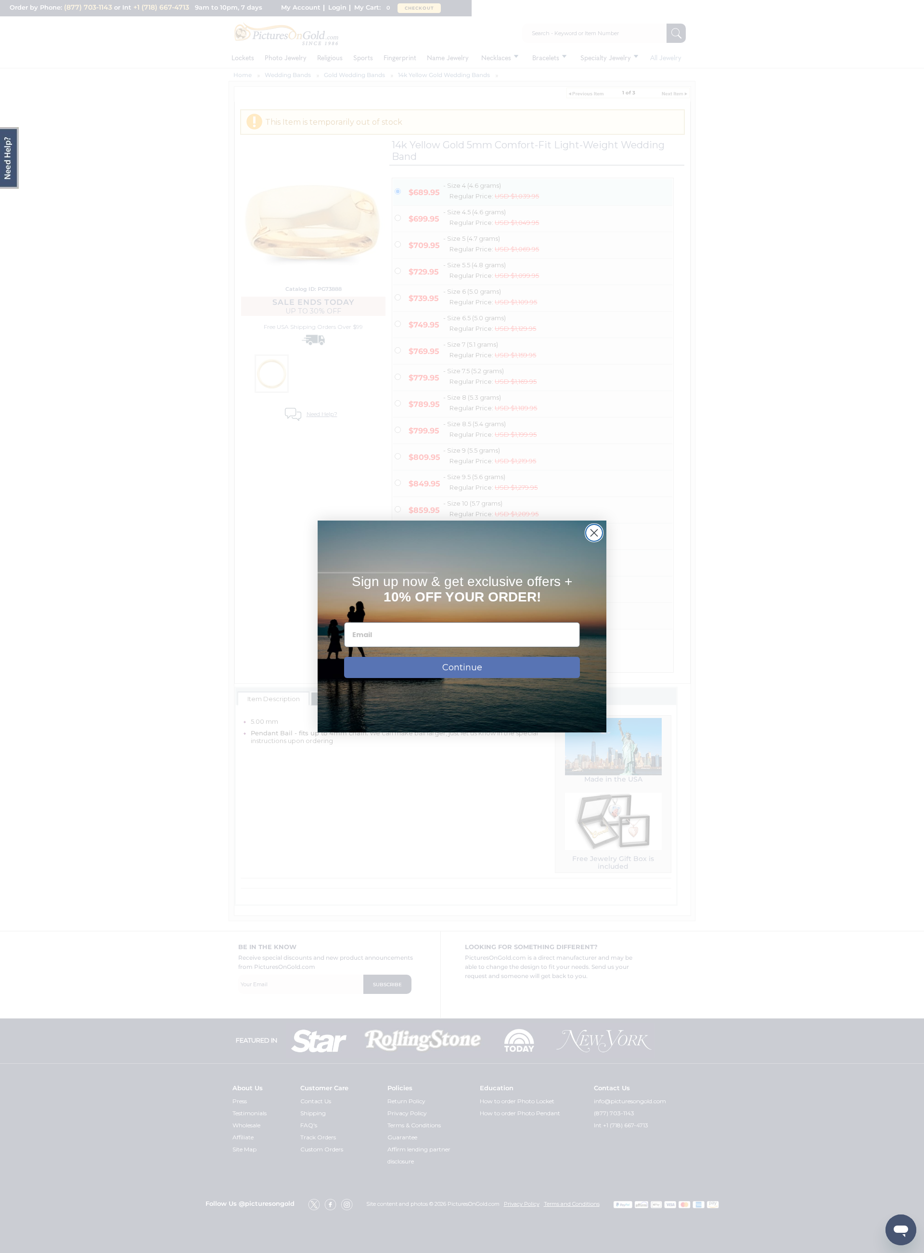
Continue (462, 667)
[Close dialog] (594, 532)
